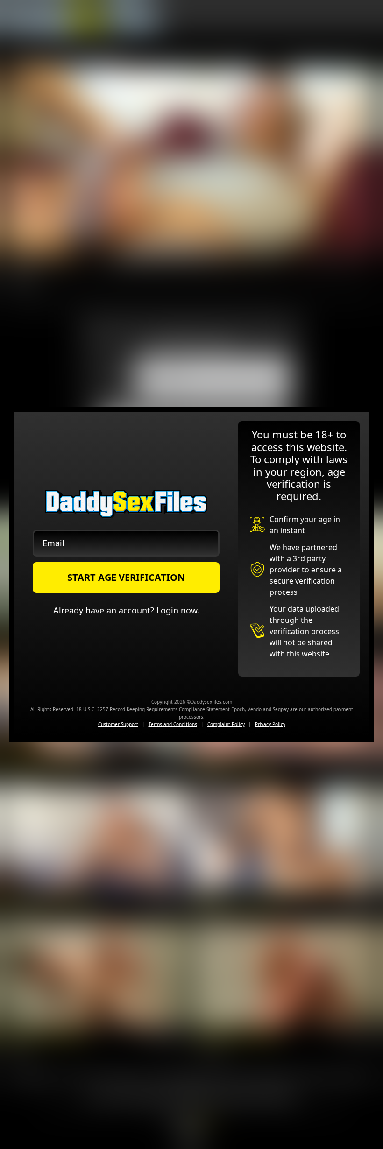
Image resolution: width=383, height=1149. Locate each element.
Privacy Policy (270, 724)
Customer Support (118, 724)
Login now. (177, 610)
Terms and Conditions (173, 724)
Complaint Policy (226, 724)
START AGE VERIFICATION (126, 577)
